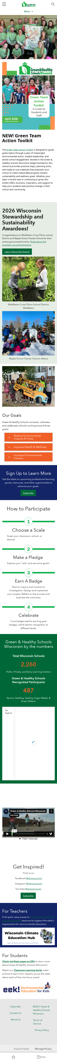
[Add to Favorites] (13, 1057)
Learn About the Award (17, 251)
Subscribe (28, 493)
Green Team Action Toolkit (19, 149)
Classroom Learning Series (28, 970)
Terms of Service (37, 1022)
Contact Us (15, 1013)
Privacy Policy (42, 1030)
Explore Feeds (21, 1048)
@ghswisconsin (34, 878)
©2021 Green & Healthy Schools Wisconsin (41, 1010)
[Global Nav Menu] (4, 4)
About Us (15, 1019)
